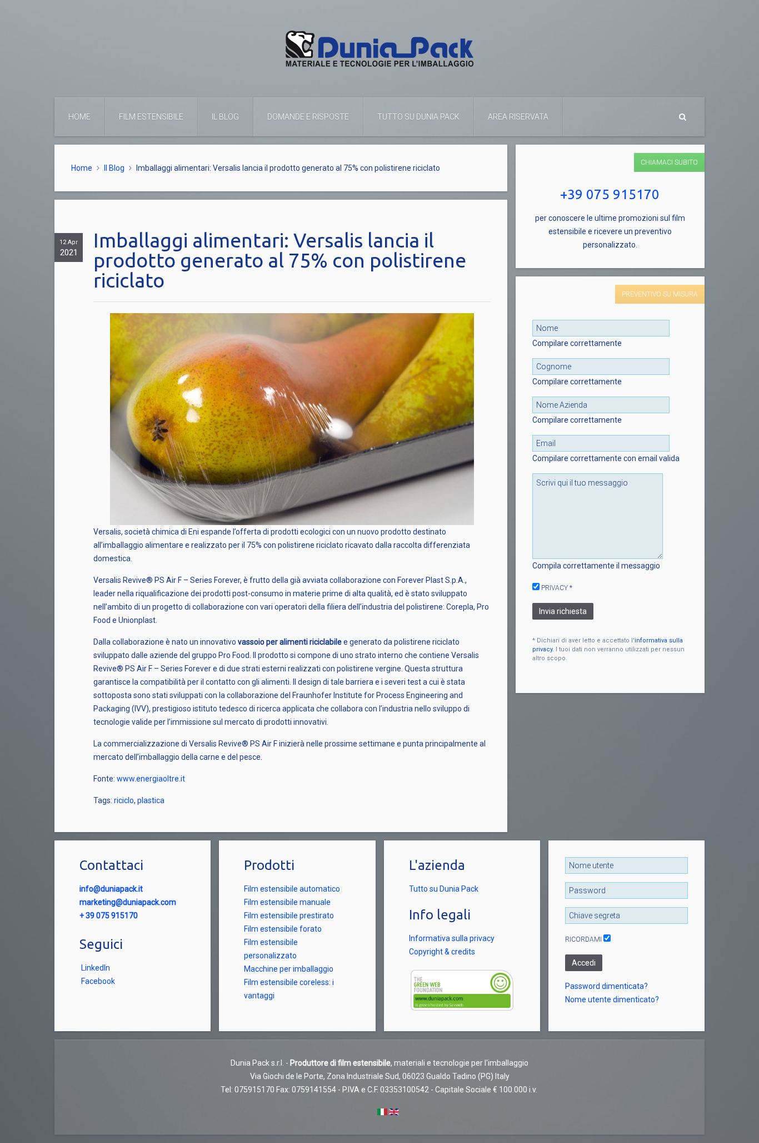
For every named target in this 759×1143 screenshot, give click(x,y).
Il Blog (225, 116)
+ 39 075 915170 (108, 915)
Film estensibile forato (283, 928)
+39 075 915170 (610, 194)
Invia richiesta (563, 611)
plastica (150, 800)
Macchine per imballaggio (288, 968)
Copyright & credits (442, 951)
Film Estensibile (151, 116)
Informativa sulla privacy (452, 938)
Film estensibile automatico (292, 888)
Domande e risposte (308, 116)
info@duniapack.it (111, 888)
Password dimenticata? (606, 986)
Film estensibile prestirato (289, 915)
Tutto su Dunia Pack (418, 116)
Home (79, 116)
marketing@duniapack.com (127, 902)
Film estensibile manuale (287, 902)
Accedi (584, 962)
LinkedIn (95, 967)
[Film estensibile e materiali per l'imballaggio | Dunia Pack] (379, 47)
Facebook (98, 981)
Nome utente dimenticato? (612, 999)
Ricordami (583, 939)
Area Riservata (518, 116)
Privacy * (556, 588)
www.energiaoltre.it (151, 778)
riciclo (124, 800)
